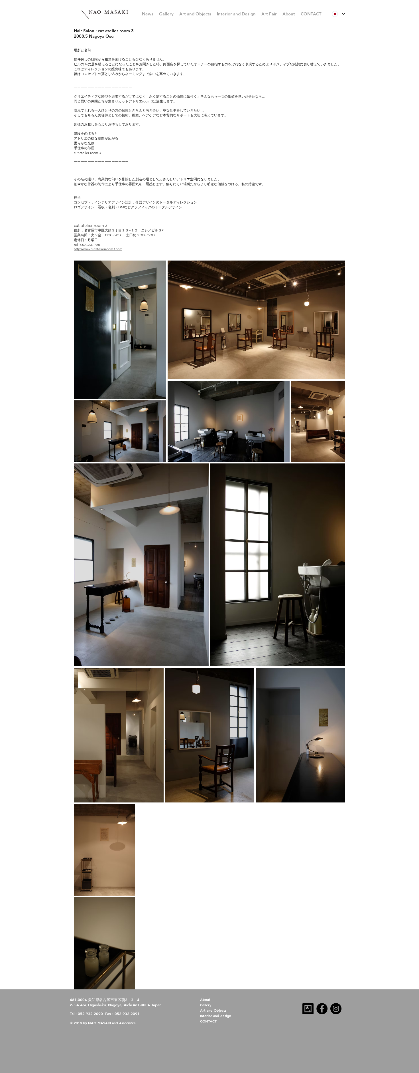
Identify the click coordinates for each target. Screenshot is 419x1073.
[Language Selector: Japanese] (338, 13)
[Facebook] (322, 1008)
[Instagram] (335, 1008)
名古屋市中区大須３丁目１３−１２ (111, 230)
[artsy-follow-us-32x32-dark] (308, 1008)
